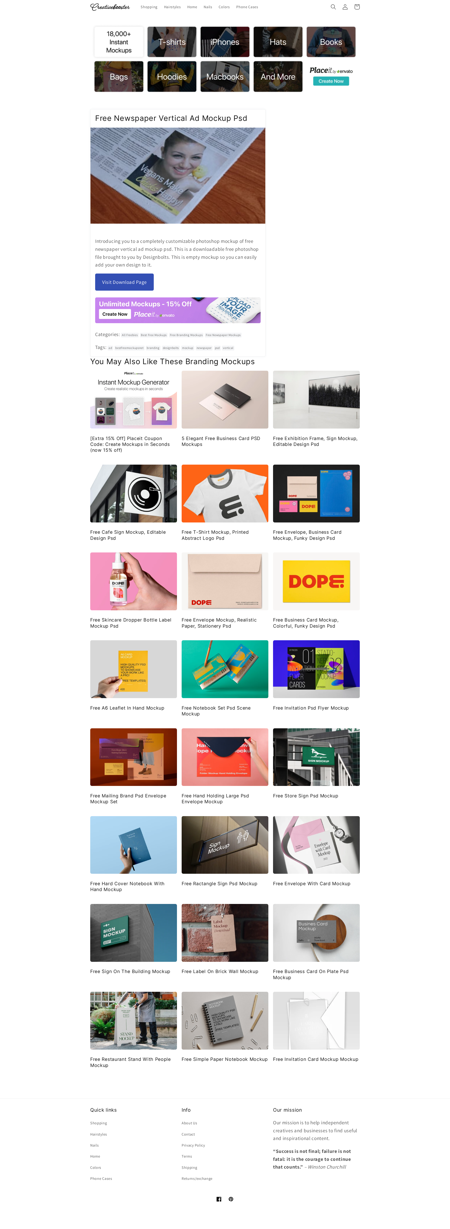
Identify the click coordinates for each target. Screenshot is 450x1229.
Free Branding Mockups (186, 335)
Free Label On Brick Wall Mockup (220, 971)
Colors (95, 1167)
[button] (333, 7)
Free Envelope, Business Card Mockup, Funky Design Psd (307, 535)
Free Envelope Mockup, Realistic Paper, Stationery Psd (219, 623)
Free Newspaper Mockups (223, 335)
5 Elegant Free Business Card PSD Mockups (221, 441)
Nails (94, 1145)
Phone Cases (101, 1178)
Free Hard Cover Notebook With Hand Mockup (127, 886)
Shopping (98, 1123)
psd (217, 348)
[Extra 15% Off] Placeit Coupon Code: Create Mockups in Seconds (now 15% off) (130, 444)
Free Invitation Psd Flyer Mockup (311, 708)
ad (110, 348)
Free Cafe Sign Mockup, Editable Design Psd (128, 535)
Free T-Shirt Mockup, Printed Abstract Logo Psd (215, 535)
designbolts (171, 348)
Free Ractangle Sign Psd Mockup (220, 883)
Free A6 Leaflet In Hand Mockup (127, 708)
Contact (188, 1134)
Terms (187, 1156)
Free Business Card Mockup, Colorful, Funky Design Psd (306, 623)
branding (153, 348)
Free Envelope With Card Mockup (312, 883)
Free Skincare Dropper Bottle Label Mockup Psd (130, 623)
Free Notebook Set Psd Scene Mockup (216, 711)
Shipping (189, 1167)
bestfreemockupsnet (129, 348)
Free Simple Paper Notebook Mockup (225, 1059)
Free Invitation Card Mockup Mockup (315, 1059)
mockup (187, 348)
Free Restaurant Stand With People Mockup (130, 1062)
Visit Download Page (124, 282)
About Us (189, 1123)
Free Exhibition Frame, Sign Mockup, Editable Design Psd (315, 441)
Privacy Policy (193, 1145)
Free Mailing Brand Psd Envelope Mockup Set (128, 798)
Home (95, 1156)
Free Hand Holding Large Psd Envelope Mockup (215, 798)
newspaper (204, 348)
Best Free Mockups (154, 335)
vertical (228, 348)
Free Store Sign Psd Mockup (305, 796)
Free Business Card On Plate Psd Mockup (311, 974)
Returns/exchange (197, 1178)
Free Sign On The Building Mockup (130, 971)
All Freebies (130, 335)
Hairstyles (98, 1134)
